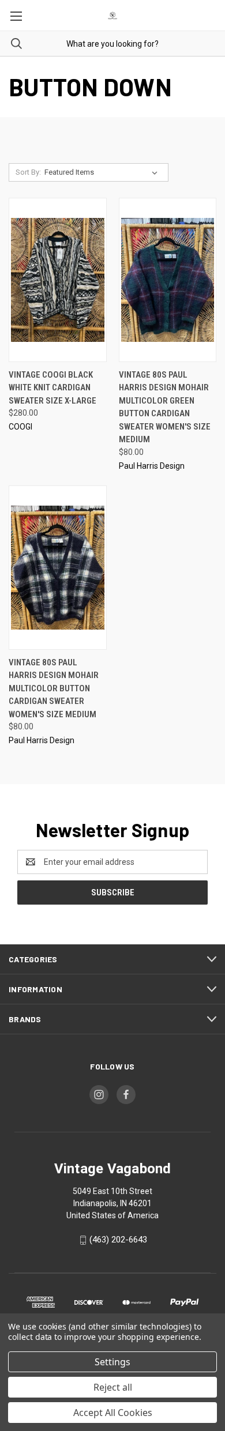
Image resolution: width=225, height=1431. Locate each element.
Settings (112, 1361)
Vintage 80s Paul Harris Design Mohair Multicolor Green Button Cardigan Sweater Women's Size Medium (165, 407)
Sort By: (28, 172)
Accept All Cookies (112, 1412)
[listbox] (103, 172)
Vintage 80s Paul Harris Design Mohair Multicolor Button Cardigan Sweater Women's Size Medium (54, 688)
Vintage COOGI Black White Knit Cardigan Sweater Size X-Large (52, 388)
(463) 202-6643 (118, 1239)
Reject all (112, 1387)
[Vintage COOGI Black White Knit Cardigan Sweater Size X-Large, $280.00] (57, 280)
